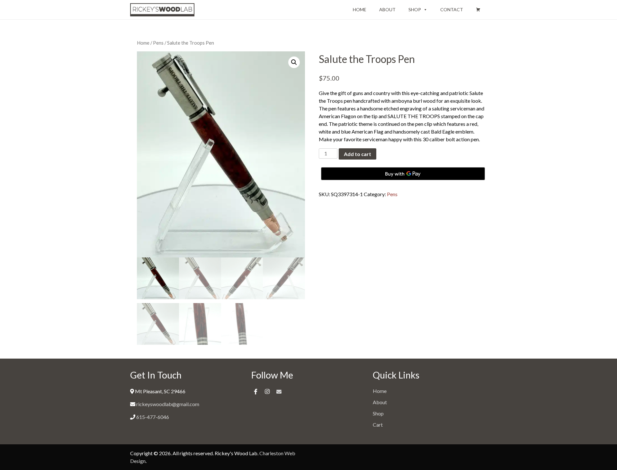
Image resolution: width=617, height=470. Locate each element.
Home (359, 9)
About (387, 9)
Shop (414, 9)
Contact (451, 9)
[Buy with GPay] (403, 173)
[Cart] (478, 9)
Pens (158, 43)
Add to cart (357, 154)
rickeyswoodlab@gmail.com (167, 404)
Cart (378, 425)
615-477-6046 (152, 417)
